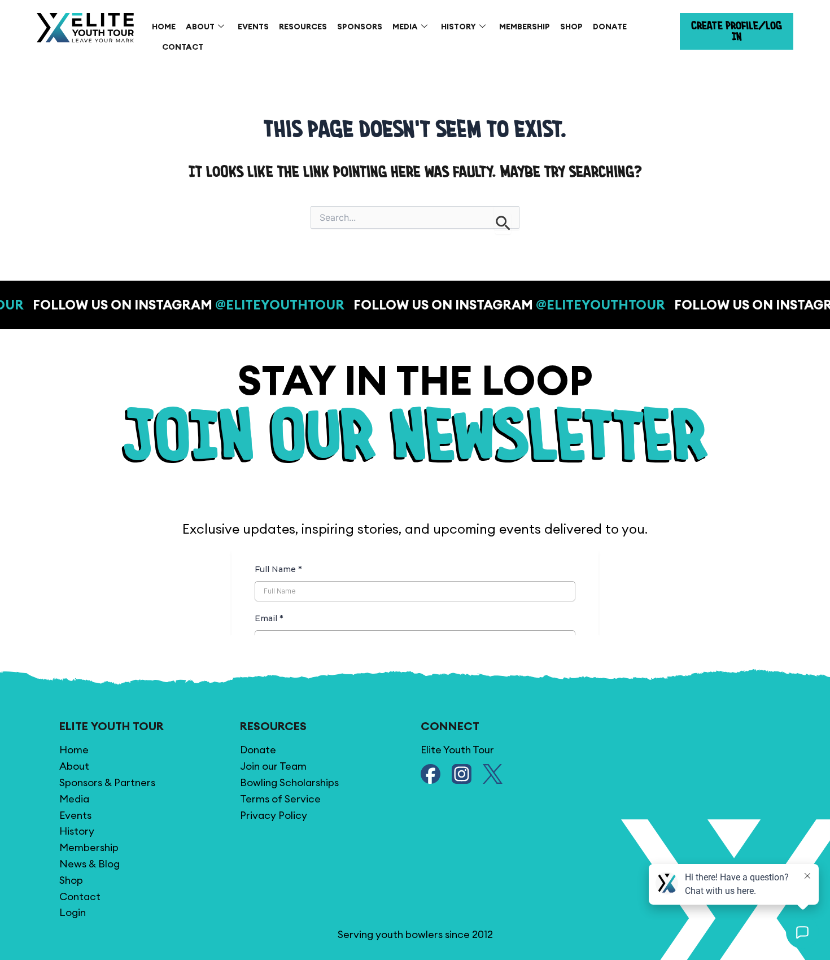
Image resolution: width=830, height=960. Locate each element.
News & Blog (89, 863)
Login (72, 912)
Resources (303, 26)
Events (253, 26)
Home (164, 26)
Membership (524, 26)
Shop (571, 26)
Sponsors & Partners (107, 782)
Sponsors (359, 26)
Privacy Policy (273, 815)
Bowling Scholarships (289, 782)
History (458, 26)
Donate (610, 26)
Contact (182, 47)
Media (405, 26)
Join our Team (273, 766)
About (200, 26)
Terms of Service (280, 798)
